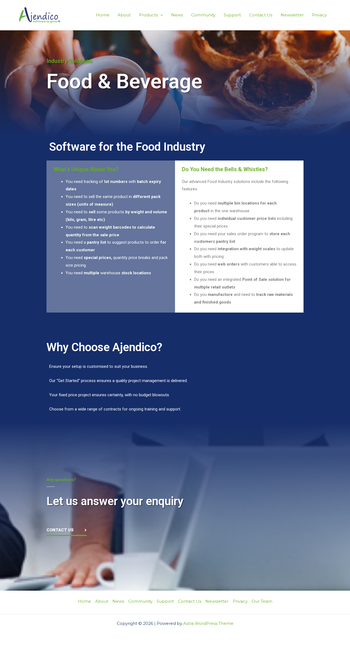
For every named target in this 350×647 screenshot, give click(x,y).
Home (102, 15)
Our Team (262, 601)
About (124, 15)
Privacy (319, 15)
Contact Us (260, 15)
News (177, 15)
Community (203, 15)
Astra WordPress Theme (208, 623)
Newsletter (292, 15)
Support (232, 15)
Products (148, 15)
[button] (160, 15)
